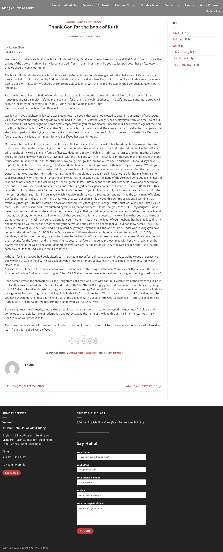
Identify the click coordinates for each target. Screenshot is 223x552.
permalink (118, 352)
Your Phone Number (88, 477)
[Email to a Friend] (84, 341)
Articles (70, 22)
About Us (70, 5)
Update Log (213, 11)
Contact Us (172, 5)
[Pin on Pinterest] (89, 341)
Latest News (94, 22)
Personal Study (125, 5)
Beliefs (86, 5)
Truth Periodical (182, 64)
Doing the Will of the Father (27, 386)
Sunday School (150, 5)
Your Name (83, 452)
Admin (97, 36)
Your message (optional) (90, 503)
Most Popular (180, 58)
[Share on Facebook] (72, 341)
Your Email (83, 464)
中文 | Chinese (209, 5)
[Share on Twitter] (77, 341)
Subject (81, 490)
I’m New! (103, 5)
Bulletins (81, 22)
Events (189, 5)
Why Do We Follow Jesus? (141, 386)
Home (56, 5)
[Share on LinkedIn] (95, 341)
